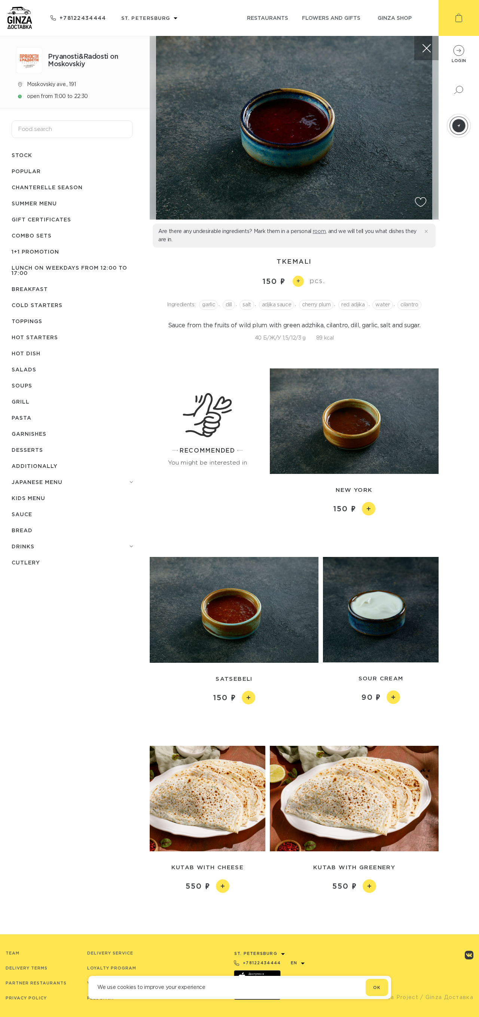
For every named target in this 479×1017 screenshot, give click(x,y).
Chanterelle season (47, 187)
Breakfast (30, 289)
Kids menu (28, 498)
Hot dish (26, 353)
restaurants (267, 18)
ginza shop (395, 18)
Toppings (27, 321)
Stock (22, 155)
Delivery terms (27, 968)
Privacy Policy (26, 998)
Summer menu (34, 203)
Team (12, 953)
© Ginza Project (394, 997)
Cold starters (37, 305)
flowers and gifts (331, 18)
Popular (26, 171)
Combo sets (32, 235)
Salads (24, 369)
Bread (22, 530)
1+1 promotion (35, 251)
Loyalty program (111, 968)
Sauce (22, 514)
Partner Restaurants (36, 983)
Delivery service (110, 953)
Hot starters (35, 337)
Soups (22, 385)
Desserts (27, 450)
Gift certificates (41, 219)
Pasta (21, 417)
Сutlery (26, 562)
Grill (21, 401)
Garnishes (29, 433)
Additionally (35, 466)
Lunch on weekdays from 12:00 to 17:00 (69, 270)
